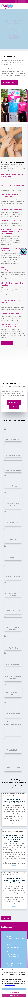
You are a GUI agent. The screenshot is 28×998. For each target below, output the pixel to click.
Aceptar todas (14, 989)
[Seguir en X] (19, 1)
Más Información (14, 992)
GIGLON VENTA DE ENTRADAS (13, 750)
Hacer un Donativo (14, 402)
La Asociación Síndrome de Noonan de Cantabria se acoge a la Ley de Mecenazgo (14, 880)
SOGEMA (13, 557)
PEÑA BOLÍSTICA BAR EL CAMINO (13, 594)
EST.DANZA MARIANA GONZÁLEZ (13, 628)
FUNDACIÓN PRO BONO (13, 767)
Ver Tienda (14, 407)
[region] (14, 983)
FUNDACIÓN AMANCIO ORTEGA (13, 677)
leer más (14, 823)
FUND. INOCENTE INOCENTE (13, 504)
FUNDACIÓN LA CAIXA (13, 440)
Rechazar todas (14, 995)
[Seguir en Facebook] (16, 1)
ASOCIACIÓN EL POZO (13, 610)
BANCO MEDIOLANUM (13, 713)
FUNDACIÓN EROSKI (13, 522)
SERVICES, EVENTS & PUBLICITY (13, 693)
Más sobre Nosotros (10, 82)
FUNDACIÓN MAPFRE (13, 486)
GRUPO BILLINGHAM (13, 664)
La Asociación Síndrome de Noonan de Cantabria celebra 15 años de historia (14, 801)
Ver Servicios (7, 343)
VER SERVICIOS (14, 39)
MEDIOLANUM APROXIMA (13, 724)
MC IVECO (13, 540)
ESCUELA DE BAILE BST (13, 576)
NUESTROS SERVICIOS (14, 18)
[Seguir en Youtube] (24, 1)
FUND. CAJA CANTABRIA (13, 471)
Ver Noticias (6, 918)
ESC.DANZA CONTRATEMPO (13, 647)
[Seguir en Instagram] (21, 1)
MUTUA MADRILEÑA (13, 455)
